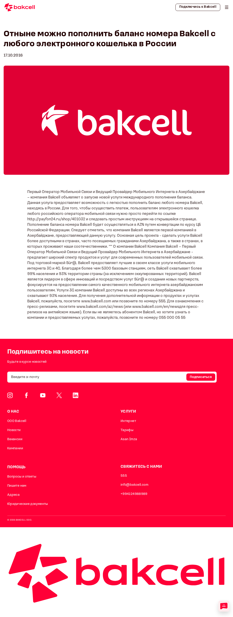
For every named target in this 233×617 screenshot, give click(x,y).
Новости (14, 430)
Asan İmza (129, 439)
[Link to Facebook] (26, 395)
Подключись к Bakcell (197, 7)
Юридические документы (27, 504)
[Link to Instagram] (10, 395)
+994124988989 (134, 494)
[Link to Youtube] (43, 395)
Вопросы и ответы (21, 476)
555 (124, 476)
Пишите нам (16, 486)
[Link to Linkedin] (75, 395)
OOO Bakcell (16, 421)
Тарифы (127, 430)
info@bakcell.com (134, 485)
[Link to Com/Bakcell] (59, 395)
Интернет (128, 421)
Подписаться (201, 377)
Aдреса (13, 495)
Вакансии (14, 439)
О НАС (13, 412)
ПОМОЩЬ (16, 467)
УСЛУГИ (128, 412)
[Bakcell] (226, 7)
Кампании (15, 448)
